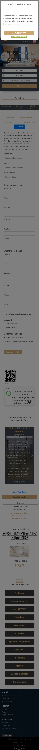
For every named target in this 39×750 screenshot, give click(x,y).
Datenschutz (23, 36)
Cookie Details (15, 36)
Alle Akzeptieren (19, 33)
